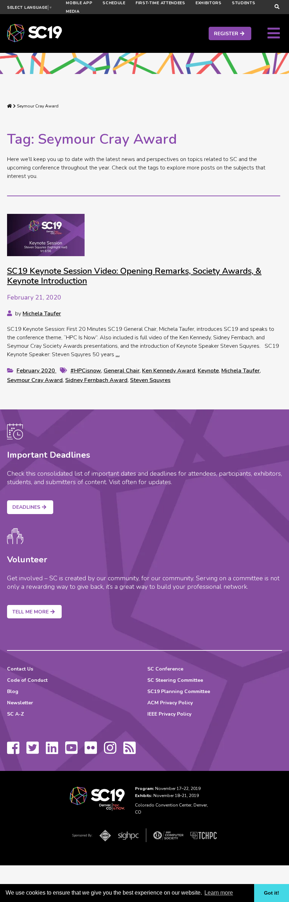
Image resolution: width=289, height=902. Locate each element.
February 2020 (36, 371)
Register (226, 33)
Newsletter (20, 702)
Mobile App (79, 3)
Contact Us (20, 669)
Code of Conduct (27, 680)
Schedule (114, 3)
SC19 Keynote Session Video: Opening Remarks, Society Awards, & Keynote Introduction (134, 275)
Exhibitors (209, 3)
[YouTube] (71, 751)
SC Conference (165, 669)
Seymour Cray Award (35, 380)
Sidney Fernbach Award (96, 380)
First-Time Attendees (160, 3)
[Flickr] (91, 751)
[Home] (9, 106)
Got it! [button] (271, 893)
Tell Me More (30, 611)
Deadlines (26, 507)
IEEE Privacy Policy (169, 714)
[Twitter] (32, 751)
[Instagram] (110, 751)
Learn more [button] (218, 893)
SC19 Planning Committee (178, 691)
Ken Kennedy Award (168, 371)
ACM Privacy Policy (170, 702)
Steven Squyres (150, 380)
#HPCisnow (85, 371)
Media (73, 11)
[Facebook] (13, 751)
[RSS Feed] (129, 751)
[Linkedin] (52, 751)
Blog (12, 691)
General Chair (122, 371)
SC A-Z (15, 714)
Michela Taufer (42, 313)
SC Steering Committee (175, 680)
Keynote (208, 371)
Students (244, 3)
